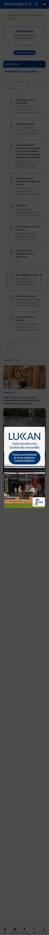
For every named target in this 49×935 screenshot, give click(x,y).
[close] (44, 4)
